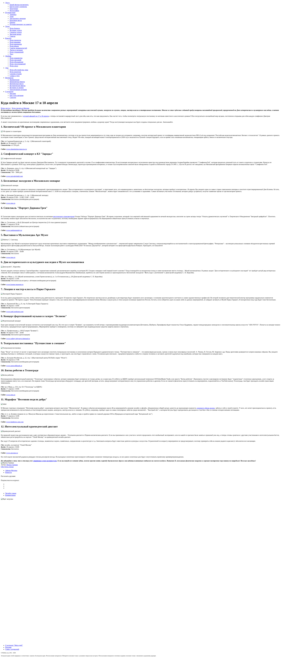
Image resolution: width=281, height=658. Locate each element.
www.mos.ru (10, 203)
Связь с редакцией (12, 649)
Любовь (8, 56)
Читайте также (10, 493)
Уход (11, 54)
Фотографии (14, 11)
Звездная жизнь (15, 34)
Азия (11, 16)
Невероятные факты (17, 82)
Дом (6, 68)
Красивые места (16, 20)
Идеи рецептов (15, 72)
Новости (8, 472)
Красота (8, 38)
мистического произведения (63, 216)
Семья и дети (15, 76)
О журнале (9, 91)
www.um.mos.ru (12, 453)
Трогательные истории (18, 90)
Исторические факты (17, 86)
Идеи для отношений (18, 64)
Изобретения (14, 80)
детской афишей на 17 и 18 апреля (36, 116)
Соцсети (13, 97)
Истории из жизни (17, 88)
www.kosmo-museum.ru (14, 284)
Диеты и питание (16, 50)
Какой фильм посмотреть (19, 5)
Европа (12, 22)
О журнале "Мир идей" (14, 645)
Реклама (13, 93)
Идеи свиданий (15, 60)
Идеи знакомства (16, 58)
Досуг (7, 3)
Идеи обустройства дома (19, 70)
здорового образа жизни (206, 408)
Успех (7, 26)
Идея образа (14, 46)
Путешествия (10, 12)
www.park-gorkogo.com (14, 312)
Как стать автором (16, 95)
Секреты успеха (16, 32)
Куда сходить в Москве (20, 108)
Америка (13, 14)
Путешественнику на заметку (21, 24)
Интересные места (16, 84)
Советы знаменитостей (18, 48)
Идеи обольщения (16, 62)
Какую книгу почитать (18, 7)
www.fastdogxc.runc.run (14, 422)
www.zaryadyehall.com (14, 176)
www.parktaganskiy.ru (14, 230)
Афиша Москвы (11, 470)
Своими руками (16, 74)
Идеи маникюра (16, 44)
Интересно (9, 78)
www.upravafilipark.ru (14, 366)
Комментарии (10, 495)
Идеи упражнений (16, 52)
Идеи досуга (5, 108)
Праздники (14, 9)
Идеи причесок (15, 40)
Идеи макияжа (15, 42)
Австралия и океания (18, 18)
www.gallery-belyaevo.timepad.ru (18, 339)
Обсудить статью (7, 467)
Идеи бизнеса (15, 28)
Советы (12, 36)
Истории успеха (16, 30)
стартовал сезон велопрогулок (45, 461)
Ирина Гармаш (12, 465)
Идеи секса (14, 66)
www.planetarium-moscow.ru (16, 149)
